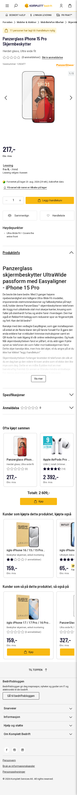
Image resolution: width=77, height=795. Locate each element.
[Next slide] (71, 98)
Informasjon (12, 717)
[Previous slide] (6, 98)
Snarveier (10, 708)
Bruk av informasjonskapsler (19, 766)
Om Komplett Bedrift (17, 734)
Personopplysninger (14, 771)
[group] (38, 97)
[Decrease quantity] (6, 200)
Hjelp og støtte (13, 725)
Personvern (9, 760)
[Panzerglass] (65, 65)
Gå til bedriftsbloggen (21, 696)
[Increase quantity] (20, 200)
